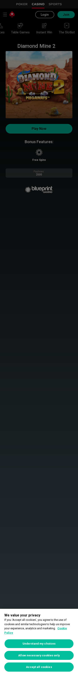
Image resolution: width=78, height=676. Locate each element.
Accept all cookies (39, 667)
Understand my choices (39, 643)
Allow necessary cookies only (39, 655)
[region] (39, 642)
